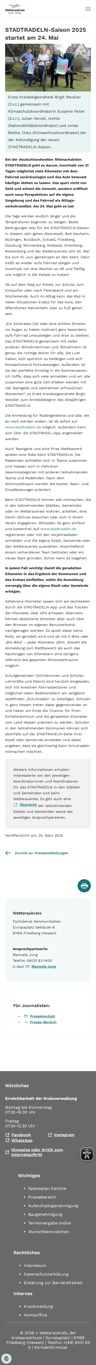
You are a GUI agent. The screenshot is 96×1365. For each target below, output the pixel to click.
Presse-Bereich (43, 1022)
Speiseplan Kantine (47, 1188)
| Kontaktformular (50, 1347)
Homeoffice (35, 1315)
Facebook (21, 1134)
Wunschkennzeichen (48, 1231)
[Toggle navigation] (88, 9)
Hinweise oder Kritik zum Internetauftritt (37, 1152)
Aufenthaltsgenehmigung (53, 1205)
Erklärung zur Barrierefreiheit (53, 1282)
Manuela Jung (43, 966)
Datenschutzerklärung (46, 1274)
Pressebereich (42, 1197)
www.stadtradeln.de (23, 427)
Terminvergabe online (49, 1223)
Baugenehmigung (45, 1214)
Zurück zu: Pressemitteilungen (41, 853)
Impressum (35, 1265)
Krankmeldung (38, 1306)
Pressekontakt (42, 1016)
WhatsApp (22, 1140)
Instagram (64, 1134)
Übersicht (28, 805)
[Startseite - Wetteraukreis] (15, 9)
